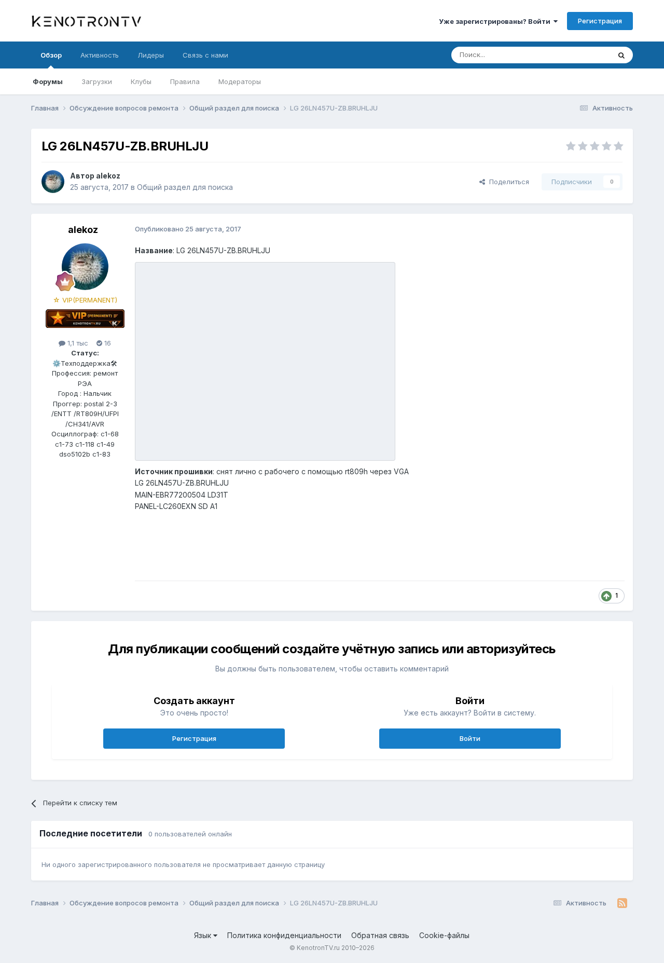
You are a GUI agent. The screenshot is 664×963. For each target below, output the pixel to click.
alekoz (108, 175)
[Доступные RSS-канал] (622, 903)
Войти (470, 738)
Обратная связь (380, 935)
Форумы (48, 81)
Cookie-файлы (444, 935)
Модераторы (239, 81)
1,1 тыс (76, 343)
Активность (99, 55)
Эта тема (582, 55)
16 (106, 343)
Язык (203, 935)
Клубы (141, 81)
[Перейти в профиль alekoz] (53, 181)
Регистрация (600, 21)
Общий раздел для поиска (185, 187)
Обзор (51, 55)
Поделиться (507, 181)
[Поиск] (621, 55)
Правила (185, 81)
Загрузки (96, 81)
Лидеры (150, 55)
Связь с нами (205, 55)
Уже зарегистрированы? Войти (496, 21)
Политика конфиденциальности (284, 935)
